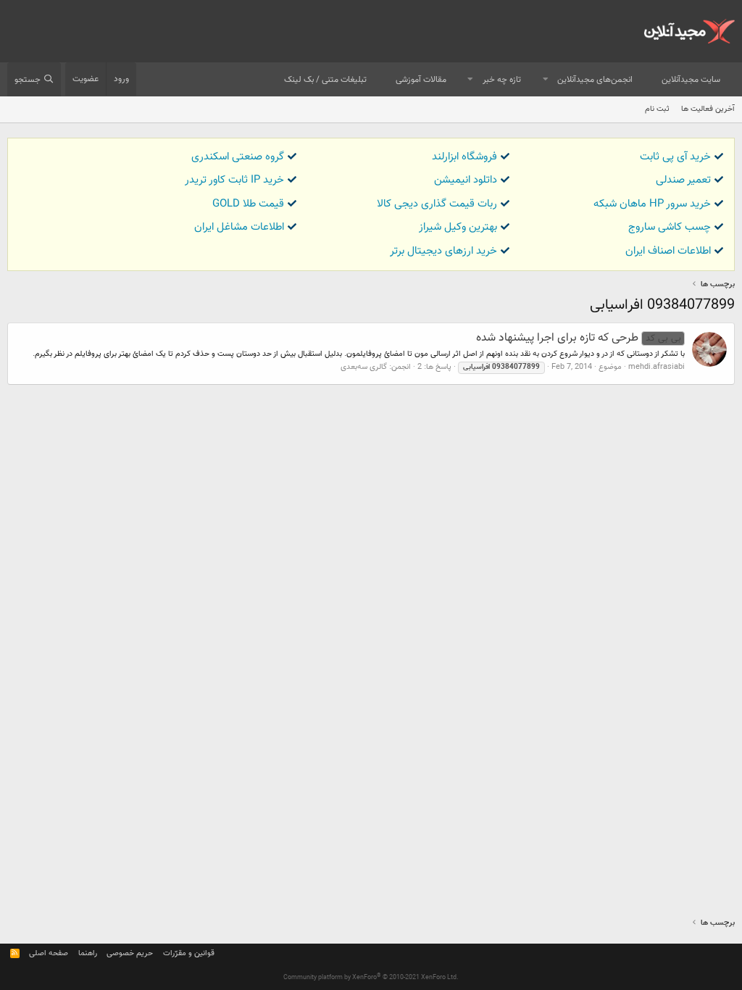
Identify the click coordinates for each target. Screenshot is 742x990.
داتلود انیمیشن (465, 180)
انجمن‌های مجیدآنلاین (595, 79)
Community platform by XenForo (371, 978)
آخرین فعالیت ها (708, 109)
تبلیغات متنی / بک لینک (325, 79)
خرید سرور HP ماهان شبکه (652, 204)
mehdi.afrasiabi (656, 367)
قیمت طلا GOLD (248, 204)
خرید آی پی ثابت (675, 157)
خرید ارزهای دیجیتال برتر (443, 251)
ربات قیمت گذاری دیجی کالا (437, 204)
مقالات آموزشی (421, 79)
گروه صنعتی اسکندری (237, 157)
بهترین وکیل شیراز (458, 227)
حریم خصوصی (130, 953)
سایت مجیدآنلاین (691, 79)
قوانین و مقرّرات (188, 953)
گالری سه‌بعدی (364, 367)
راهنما (87, 953)
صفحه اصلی (48, 953)
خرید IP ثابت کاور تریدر (234, 180)
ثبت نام (657, 109)
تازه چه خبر (502, 79)
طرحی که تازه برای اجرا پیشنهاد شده (578, 338)
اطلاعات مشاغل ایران (239, 227)
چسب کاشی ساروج (669, 227)
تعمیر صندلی (683, 180)
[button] (545, 80)
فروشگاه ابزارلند (464, 157)
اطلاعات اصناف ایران (668, 251)
